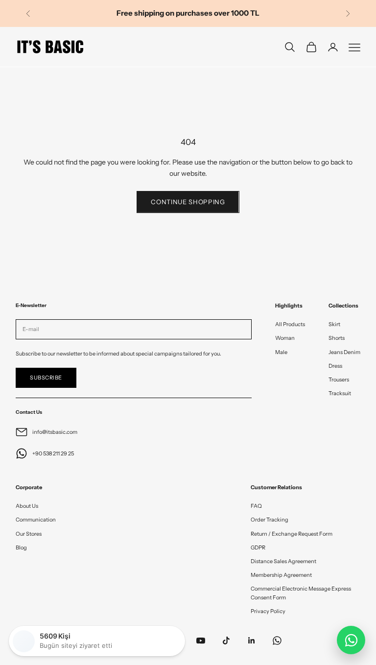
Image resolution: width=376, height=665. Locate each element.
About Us (27, 505)
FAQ (256, 505)
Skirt (334, 324)
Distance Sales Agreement (283, 561)
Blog (21, 547)
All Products (290, 324)
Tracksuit (340, 393)
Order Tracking (269, 519)
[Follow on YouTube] (201, 640)
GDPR (258, 547)
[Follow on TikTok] (226, 640)
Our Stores (29, 533)
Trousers (339, 379)
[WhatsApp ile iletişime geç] (351, 640)
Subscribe (46, 377)
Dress (335, 365)
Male (281, 352)
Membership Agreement (281, 574)
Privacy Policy (268, 611)
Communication (36, 519)
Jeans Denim (344, 352)
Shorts (337, 337)
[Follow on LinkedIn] (252, 640)
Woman (285, 337)
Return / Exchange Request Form (291, 533)
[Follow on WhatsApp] (277, 640)
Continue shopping (188, 202)
